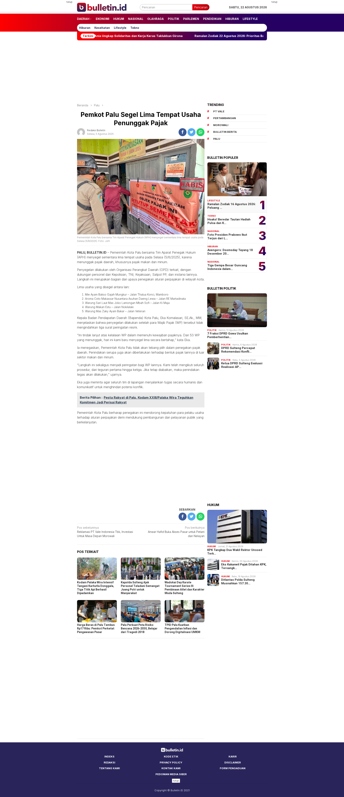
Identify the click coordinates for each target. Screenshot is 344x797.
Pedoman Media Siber (171, 774)
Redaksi (109, 762)
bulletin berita (225, 131)
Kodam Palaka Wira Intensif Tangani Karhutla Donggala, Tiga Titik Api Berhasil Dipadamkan (95, 587)
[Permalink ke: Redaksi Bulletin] (81, 131)
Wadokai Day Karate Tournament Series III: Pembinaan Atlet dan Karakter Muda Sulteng (184, 587)
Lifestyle (213, 200)
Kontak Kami (171, 768)
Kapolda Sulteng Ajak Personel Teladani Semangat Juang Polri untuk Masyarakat (140, 587)
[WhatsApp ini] (200, 132)
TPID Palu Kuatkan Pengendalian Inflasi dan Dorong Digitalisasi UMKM (182, 628)
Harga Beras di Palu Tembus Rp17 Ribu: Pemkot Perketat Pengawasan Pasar (96, 628)
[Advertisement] (57, 59)
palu (216, 138)
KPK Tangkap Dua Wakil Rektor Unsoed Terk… (234, 551)
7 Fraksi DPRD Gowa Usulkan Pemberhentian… (227, 335)
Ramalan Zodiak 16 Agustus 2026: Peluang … (231, 205)
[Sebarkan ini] (183, 132)
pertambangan (224, 118)
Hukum (211, 546)
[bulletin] (101, 7)
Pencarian (200, 7)
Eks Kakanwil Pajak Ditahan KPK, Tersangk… (243, 566)
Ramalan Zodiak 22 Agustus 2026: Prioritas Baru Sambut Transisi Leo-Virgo (202, 36)
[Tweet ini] (191, 132)
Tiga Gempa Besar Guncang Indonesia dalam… (227, 267)
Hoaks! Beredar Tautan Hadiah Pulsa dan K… (228, 221)
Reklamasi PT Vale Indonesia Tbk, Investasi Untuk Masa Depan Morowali (105, 532)
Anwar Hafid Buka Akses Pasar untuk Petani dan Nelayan (176, 532)
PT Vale (218, 111)
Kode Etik (171, 756)
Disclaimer (232, 762)
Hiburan (212, 246)
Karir (233, 756)
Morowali (220, 125)
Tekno (211, 215)
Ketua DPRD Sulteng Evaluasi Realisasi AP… (241, 365)
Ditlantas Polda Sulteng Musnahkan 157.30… (238, 581)
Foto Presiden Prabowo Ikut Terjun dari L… (227, 236)
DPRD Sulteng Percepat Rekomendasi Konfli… (238, 349)
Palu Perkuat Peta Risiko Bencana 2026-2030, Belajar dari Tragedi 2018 (139, 628)
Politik (212, 330)
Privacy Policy (171, 762)
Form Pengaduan (232, 768)
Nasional (213, 231)
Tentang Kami (109, 768)
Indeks (109, 756)
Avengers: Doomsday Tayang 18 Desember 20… (230, 251)
